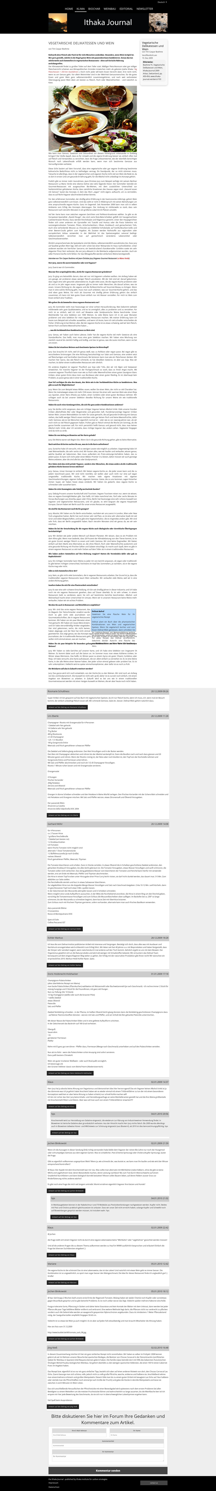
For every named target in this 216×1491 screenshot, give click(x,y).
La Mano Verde (123, 258)
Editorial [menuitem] (126, 9)
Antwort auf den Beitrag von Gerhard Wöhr (64, 929)
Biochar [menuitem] (94, 9)
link (85, 1150)
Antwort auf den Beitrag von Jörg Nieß (62, 1406)
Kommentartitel (108, 1441)
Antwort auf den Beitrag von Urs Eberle (63, 815)
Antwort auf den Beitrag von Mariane (62, 1282)
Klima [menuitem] (81, 9)
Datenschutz (54, 1487)
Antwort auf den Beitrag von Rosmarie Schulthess (67, 707)
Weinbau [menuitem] (110, 9)
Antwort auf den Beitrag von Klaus (61, 1106)
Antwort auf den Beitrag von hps (64, 1133)
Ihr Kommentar (108, 1452)
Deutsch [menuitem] (161, 2)
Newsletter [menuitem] (145, 9)
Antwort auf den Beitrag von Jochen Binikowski (66, 1191)
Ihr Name (136, 1430)
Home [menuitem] (69, 9)
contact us (154, 1483)
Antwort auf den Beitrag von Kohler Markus (64, 965)
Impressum (53, 1483)
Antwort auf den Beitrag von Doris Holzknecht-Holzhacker (70, 1073)
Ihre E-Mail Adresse (79, 1430)
